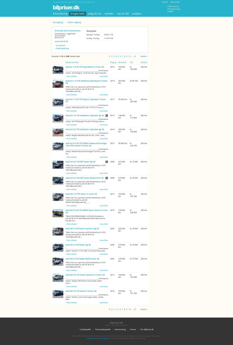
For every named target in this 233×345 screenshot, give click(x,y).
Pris (131, 62)
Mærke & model (72, 62)
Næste (143, 56)
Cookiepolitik (85, 329)
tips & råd (123, 13)
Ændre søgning (74, 22)
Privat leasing (174, 9)
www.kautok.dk (61, 41)
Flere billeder (72, 76)
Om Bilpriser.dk (146, 329)
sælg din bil (94, 13)
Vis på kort (60, 45)
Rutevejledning (62, 48)
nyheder (109, 13)
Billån (171, 11)
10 (130, 56)
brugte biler (78, 13)
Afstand (144, 62)
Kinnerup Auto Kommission (67, 30)
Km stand (122, 62)
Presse (133, 329)
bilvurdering (60, 13)
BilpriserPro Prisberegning (97, 338)
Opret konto (175, 2)
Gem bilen (104, 76)
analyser (137, 13)
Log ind (165, 2)
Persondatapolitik (102, 329)
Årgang (113, 62)
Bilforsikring (174, 6)
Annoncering (120, 329)
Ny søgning (58, 22)
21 (135, 56)
